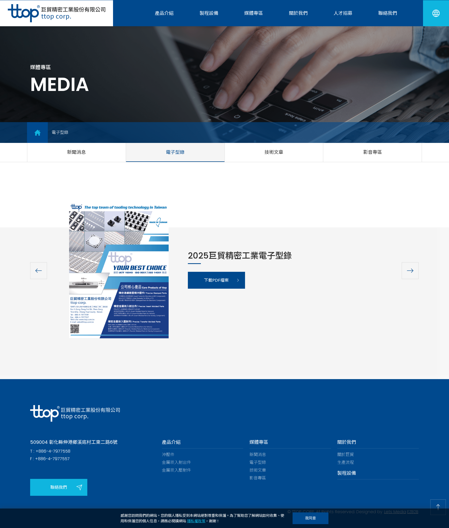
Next (410, 270)
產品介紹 (164, 13)
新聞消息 (76, 152)
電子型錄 (175, 152)
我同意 (310, 518)
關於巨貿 (345, 455)
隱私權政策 (196, 521)
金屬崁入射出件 (176, 462)
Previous (38, 270)
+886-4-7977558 (53, 451)
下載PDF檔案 (216, 280)
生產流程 (345, 462)
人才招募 (343, 13)
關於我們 (298, 13)
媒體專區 (253, 13)
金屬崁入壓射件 (176, 470)
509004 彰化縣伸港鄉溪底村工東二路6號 (73, 442)
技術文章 (274, 152)
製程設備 (209, 13)
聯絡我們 (387, 13)
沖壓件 (168, 455)
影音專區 (372, 152)
